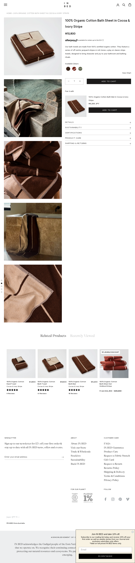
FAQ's (107, 443)
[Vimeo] (127, 499)
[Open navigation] (5, 5)
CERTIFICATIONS (73, 133)
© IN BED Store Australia (16, 523)
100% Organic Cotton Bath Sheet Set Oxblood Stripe (108, 384)
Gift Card (109, 459)
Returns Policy (111, 468)
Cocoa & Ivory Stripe (14, 387)
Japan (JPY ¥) (12, 517)
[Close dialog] (132, 532)
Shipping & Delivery (114, 472)
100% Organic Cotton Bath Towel (46, 383)
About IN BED (78, 443)
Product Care (111, 451)
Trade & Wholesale (81, 451)
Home (9, 13)
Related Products (53, 336)
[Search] (123, 4)
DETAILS (69, 123)
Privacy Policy (111, 480)
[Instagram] (112, 499)
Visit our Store (78, 447)
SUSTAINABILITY (73, 128)
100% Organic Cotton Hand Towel (15, 383)
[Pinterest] (120, 499)
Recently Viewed (82, 336)
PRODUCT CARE (73, 138)
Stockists (76, 455)
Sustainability (78, 459)
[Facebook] (105, 499)
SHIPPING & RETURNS (76, 144)
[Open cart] (130, 4)
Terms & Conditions (114, 476)
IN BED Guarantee (114, 447)
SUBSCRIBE (105, 556)
